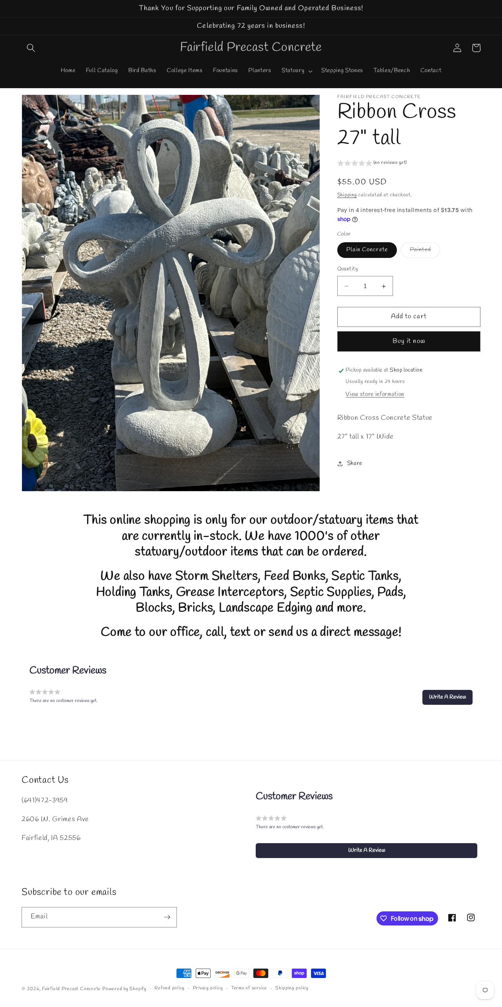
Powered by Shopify (124, 989)
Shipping (347, 195)
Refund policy (169, 988)
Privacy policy (208, 988)
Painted (425, 252)
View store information (375, 395)
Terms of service (249, 988)
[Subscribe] (167, 917)
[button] (31, 47)
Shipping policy (291, 988)
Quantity (347, 269)
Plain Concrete (367, 250)
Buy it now (409, 341)
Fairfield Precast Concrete (71, 989)
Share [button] (354, 464)
